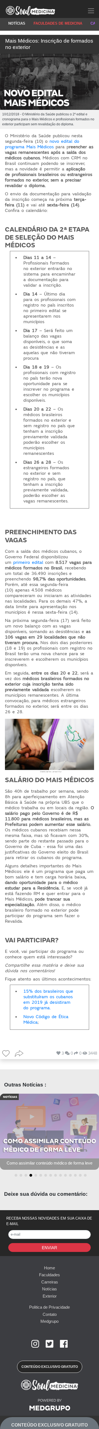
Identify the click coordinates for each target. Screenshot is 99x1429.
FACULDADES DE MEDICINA (58, 23)
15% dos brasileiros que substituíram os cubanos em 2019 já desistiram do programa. (48, 1000)
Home (49, 1267)
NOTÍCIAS (16, 23)
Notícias (49, 1289)
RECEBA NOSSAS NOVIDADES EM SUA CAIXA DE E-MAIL (49, 1221)
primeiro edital (28, 562)
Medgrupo (49, 1321)
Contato (50, 1314)
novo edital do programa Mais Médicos (42, 144)
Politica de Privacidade (49, 1307)
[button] (14, 1175)
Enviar (49, 1247)
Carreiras (49, 1282)
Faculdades (49, 1274)
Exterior (50, 1296)
